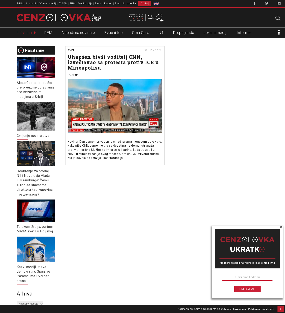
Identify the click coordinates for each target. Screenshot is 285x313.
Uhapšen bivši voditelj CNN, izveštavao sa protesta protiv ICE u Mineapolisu (113, 62)
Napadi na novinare (78, 32)
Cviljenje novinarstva (33, 136)
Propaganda (183, 32)
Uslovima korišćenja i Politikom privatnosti (247, 309)
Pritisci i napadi (26, 3)
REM (48, 32)
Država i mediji (47, 3)
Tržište (63, 3)
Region (108, 3)
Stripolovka (129, 3)
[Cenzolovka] (59, 17)
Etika (73, 3)
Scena (98, 3)
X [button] (281, 309)
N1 (161, 32)
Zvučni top (113, 32)
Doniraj (144, 3)
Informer (244, 32)
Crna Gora (140, 32)
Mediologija (85, 3)
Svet (117, 3)
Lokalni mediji (215, 32)
